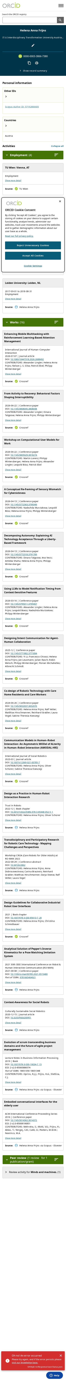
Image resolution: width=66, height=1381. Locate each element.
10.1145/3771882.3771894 (23, 653)
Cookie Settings (33, 265)
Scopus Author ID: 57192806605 (22, 106)
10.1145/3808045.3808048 (23, 408)
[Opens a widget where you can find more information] (54, 1375)
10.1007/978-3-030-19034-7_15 (26, 1064)
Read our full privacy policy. (19, 236)
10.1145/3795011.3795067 (23, 603)
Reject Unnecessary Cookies (33, 245)
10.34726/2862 (17, 865)
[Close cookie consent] (60, 201)
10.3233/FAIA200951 (20, 1017)
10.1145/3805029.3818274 (23, 455)
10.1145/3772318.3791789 (23, 554)
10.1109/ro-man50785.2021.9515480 (29, 974)
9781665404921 (28, 977)
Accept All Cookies (33, 255)
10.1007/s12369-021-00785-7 (25, 762)
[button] (57, 146)
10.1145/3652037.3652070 (23, 706)
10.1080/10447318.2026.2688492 (27, 359)
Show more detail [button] (13, 180)
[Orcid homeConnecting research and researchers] (11, 5)
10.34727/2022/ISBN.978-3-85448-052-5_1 (31, 811)
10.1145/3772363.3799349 (23, 504)
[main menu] (61, 5)
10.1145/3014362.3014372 (23, 1120)
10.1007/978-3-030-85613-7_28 (26, 917)
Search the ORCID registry (14, 14)
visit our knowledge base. (25, 1362)
